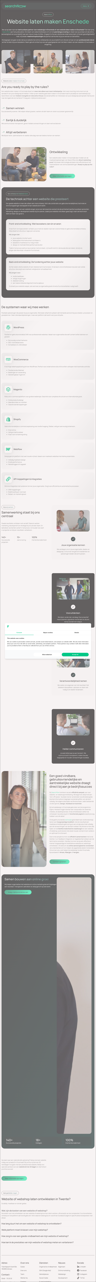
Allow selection (47, 654)
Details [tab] (77, 632)
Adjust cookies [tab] (48, 632)
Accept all (75, 654)
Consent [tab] (19, 632)
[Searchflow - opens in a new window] (86, 627)
